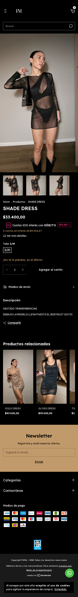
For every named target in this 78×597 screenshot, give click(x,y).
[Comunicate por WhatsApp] (69, 573)
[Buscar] (70, 26)
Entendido (61, 589)
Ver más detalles (16, 235)
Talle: (9, 243)
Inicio (6, 201)
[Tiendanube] (39, 576)
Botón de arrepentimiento (39, 570)
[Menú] (6, 11)
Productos (19, 201)
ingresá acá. (65, 566)
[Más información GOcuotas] (64, 225)
